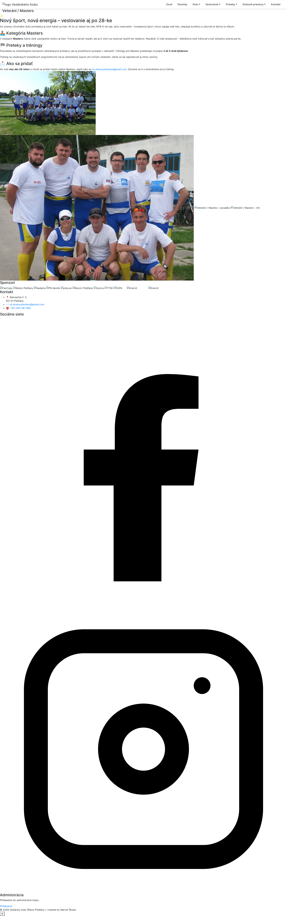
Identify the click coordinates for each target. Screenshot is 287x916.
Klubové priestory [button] (253, 4)
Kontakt (275, 4)
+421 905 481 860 (20, 307)
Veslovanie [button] (212, 4)
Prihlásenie (6, 906)
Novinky (182, 4)
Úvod (169, 4)
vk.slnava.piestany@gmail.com (109, 69)
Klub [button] (195, 4)
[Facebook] (143, 461)
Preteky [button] (230, 4)
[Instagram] (143, 748)
